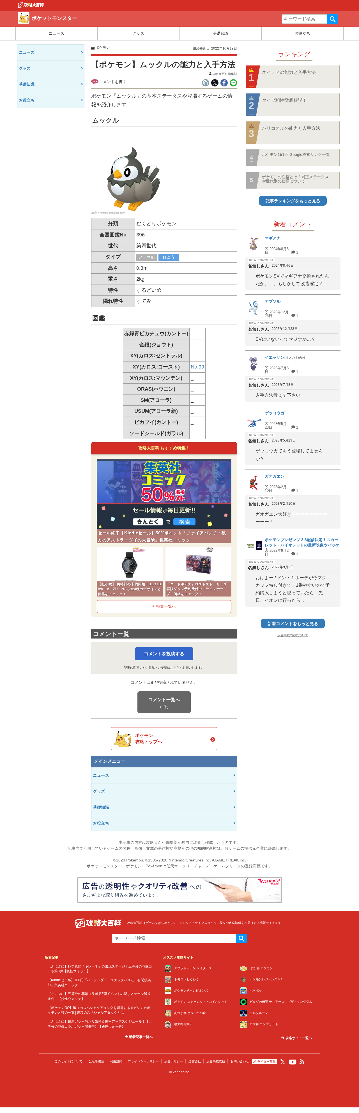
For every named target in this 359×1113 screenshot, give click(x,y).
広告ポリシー (173, 1061)
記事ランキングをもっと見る (293, 200)
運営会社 (194, 1061)
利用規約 (116, 1061)
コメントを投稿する (164, 653)
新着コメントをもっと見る (293, 623)
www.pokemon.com (112, 212)
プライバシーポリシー (143, 1061)
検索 (332, 19)
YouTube (293, 1062)
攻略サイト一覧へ (298, 1038)
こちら (175, 667)
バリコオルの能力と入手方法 (291, 128)
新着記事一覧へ (140, 1037)
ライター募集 (266, 1061)
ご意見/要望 (96, 1061)
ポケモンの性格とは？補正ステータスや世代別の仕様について (295, 179)
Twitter (283, 1061)
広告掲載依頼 (215, 1061)
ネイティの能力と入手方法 (289, 72)
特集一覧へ (166, 606)
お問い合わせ (240, 1061)
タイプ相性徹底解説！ (284, 100)
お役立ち (302, 33)
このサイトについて (68, 1061)
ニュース (56, 33)
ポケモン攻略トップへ (148, 738)
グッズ (138, 33)
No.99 (197, 367)
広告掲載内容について (292, 635)
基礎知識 (220, 33)
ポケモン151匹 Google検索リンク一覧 (296, 154)
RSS (302, 1061)
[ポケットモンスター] (30, 6)
